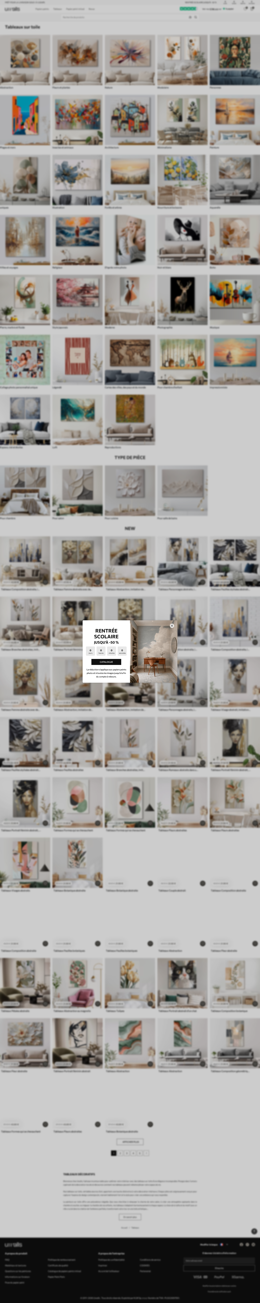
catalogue (106, 662)
